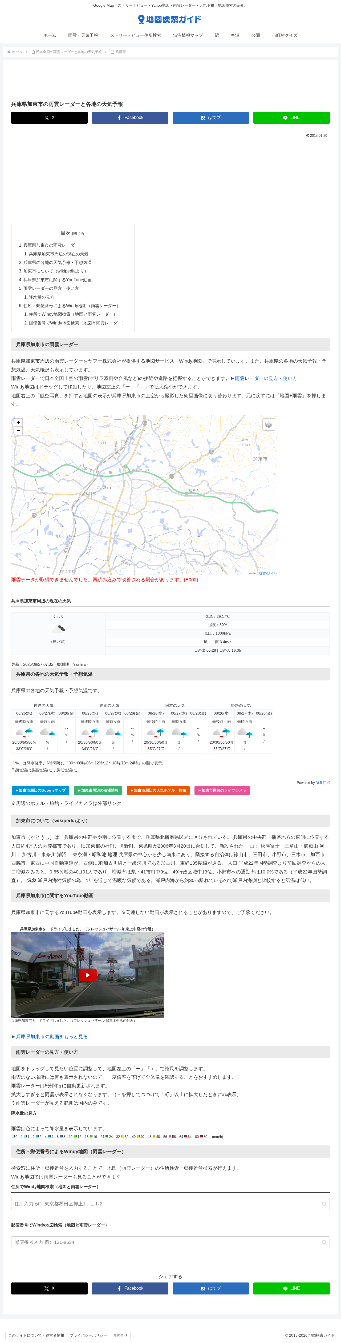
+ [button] (18, 422)
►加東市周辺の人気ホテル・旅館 (158, 790)
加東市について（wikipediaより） (55, 270)
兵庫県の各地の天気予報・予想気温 (57, 262)
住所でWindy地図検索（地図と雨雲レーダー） (73, 314)
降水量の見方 (41, 297)
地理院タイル (268, 573)
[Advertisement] (170, 82)
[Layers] (269, 424)
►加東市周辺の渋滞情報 (98, 790)
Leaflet (252, 573)
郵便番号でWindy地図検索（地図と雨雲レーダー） (77, 322)
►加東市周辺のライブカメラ (222, 790)
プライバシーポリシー (88, 1335)
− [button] (18, 430)
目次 (65, 233)
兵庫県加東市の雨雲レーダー (51, 245)
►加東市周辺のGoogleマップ (40, 790)
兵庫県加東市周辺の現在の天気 (58, 253)
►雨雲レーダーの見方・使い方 (263, 378)
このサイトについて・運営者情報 (36, 1335)
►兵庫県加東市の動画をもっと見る (49, 1036)
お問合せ (120, 1335)
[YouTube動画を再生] (87, 975)
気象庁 (321, 783)
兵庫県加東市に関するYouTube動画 (57, 279)
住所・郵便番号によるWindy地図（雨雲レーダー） (72, 305)
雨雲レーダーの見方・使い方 (51, 288)
